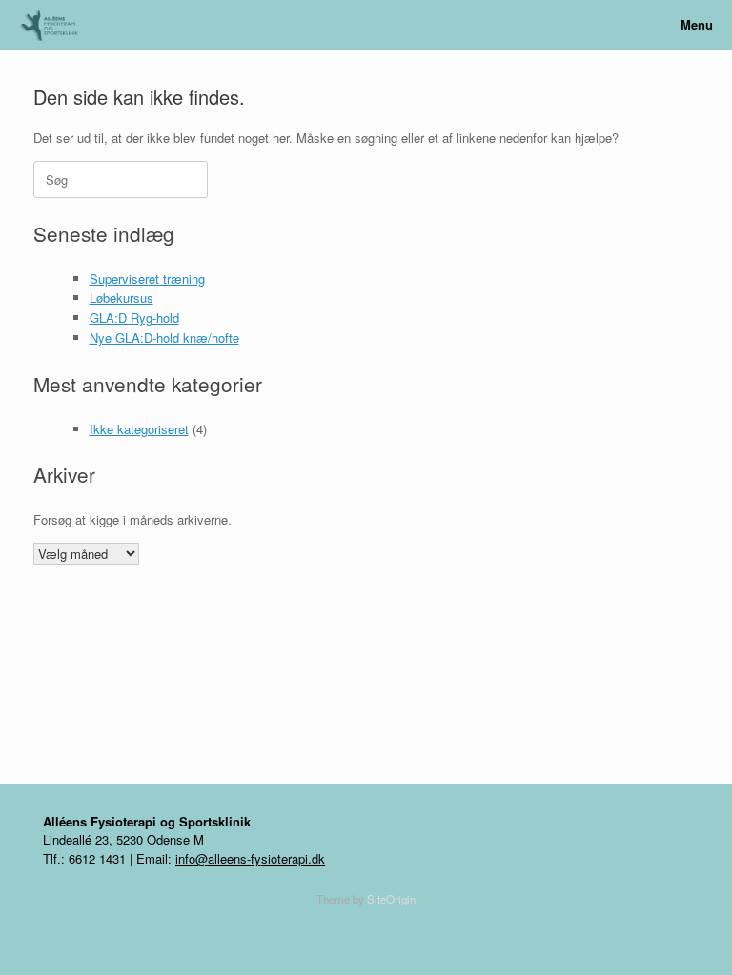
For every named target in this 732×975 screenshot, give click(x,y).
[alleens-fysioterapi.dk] (55, 25)
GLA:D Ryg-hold (134, 317)
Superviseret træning (147, 278)
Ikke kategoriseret (139, 429)
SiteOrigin (391, 898)
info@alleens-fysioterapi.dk (250, 858)
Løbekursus (121, 298)
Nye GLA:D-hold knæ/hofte (164, 337)
